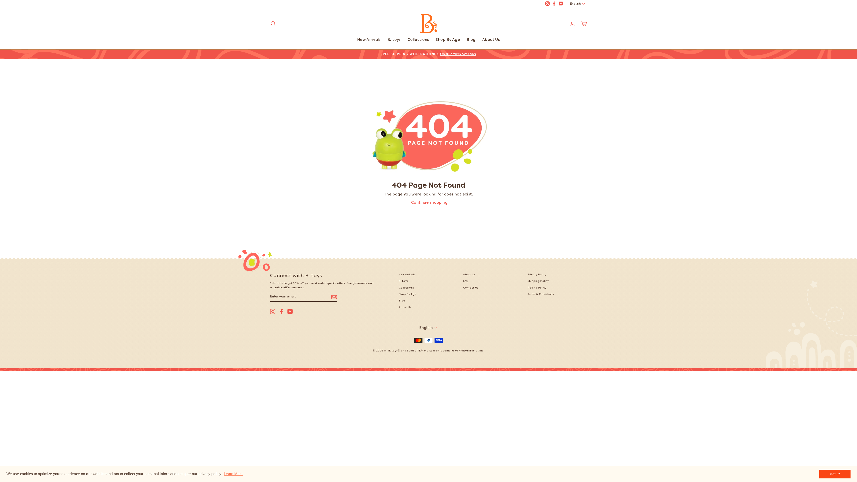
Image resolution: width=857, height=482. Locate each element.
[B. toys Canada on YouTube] (290, 311)
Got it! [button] (835, 474)
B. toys (394, 40)
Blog (471, 40)
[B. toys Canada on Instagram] (272, 311)
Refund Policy (537, 288)
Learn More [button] (233, 474)
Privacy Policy (537, 275)
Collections (418, 40)
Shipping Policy (538, 281)
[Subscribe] (334, 297)
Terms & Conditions (541, 294)
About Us (491, 40)
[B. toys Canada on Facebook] (281, 311)
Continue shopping (429, 203)
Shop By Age (448, 40)
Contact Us (470, 288)
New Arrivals (369, 40)
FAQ (465, 281)
